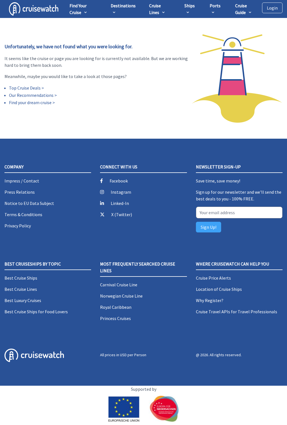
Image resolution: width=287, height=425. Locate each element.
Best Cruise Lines (20, 289)
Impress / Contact (21, 181)
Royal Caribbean (115, 307)
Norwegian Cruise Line (121, 296)
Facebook (119, 181)
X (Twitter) (121, 214)
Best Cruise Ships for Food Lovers (36, 311)
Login (272, 8)
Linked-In (120, 203)
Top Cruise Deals (25, 88)
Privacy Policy (17, 226)
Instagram (121, 192)
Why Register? (209, 300)
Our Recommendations (31, 95)
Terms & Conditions (23, 214)
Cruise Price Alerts (213, 278)
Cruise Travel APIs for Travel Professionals (236, 311)
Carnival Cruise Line (118, 284)
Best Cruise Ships (20, 278)
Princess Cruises (115, 318)
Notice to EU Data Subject (29, 203)
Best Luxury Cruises (22, 300)
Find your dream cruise (30, 102)
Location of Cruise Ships (219, 289)
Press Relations (19, 192)
